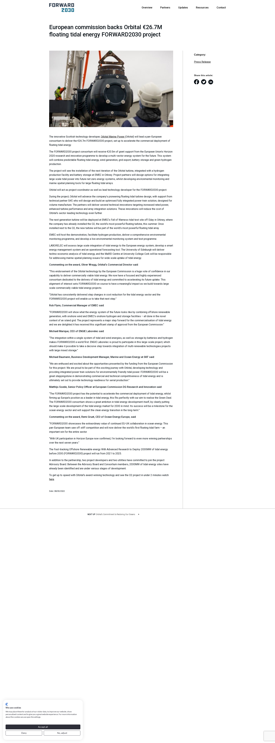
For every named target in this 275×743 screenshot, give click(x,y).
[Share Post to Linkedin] (211, 82)
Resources (202, 7)
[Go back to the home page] (61, 7)
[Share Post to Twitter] (204, 82)
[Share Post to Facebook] (197, 82)
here (51, 479)
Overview (147, 7)
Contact (221, 7)
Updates (183, 7)
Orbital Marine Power (113, 136)
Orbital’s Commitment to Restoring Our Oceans (115, 514)
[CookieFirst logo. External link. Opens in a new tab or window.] (7, 704)
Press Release (202, 61)
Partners (165, 7)
